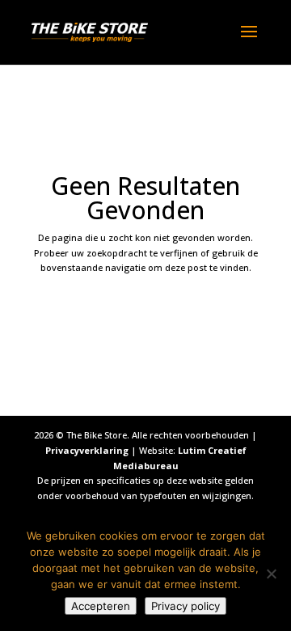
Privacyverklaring (87, 450)
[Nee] (271, 573)
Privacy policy (185, 605)
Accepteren (100, 605)
